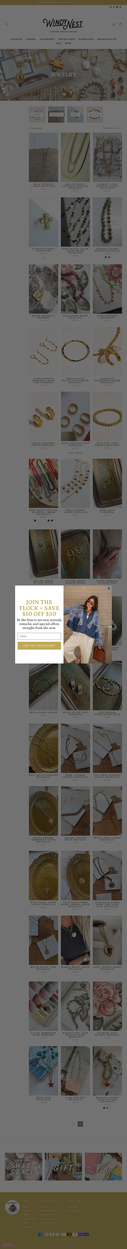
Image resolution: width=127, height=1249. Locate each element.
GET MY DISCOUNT (39, 645)
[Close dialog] (109, 588)
